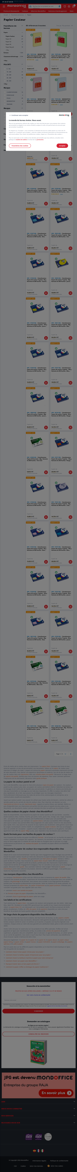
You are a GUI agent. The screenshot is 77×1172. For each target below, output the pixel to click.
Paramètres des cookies (20, 146)
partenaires (40, 139)
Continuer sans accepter (19, 115)
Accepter (62, 146)
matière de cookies (21, 139)
